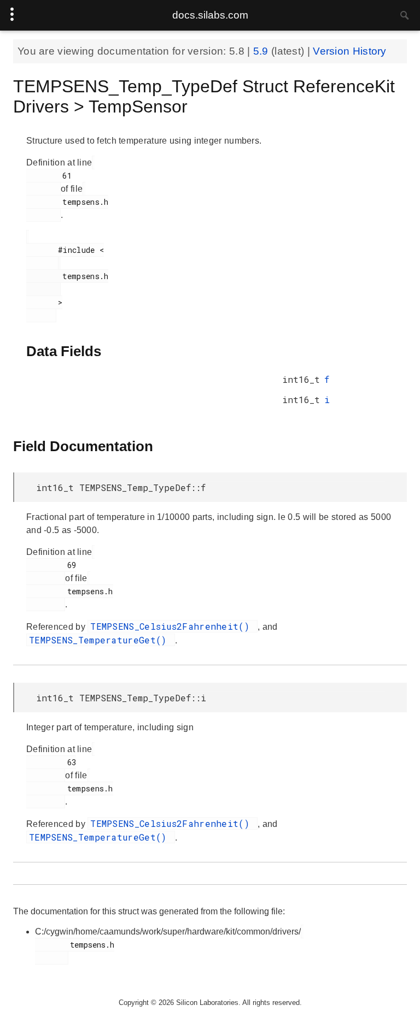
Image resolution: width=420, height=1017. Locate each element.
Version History (350, 51)
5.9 (262, 51)
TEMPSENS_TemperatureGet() (100, 640)
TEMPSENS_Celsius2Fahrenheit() (172, 626)
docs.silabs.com (210, 15)
